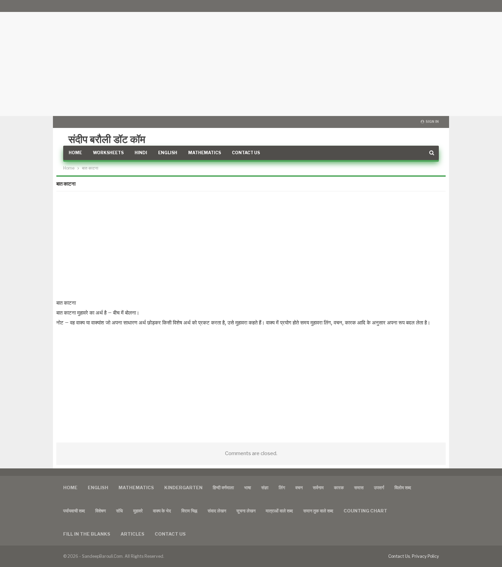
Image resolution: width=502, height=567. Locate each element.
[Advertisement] (251, 58)
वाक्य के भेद (162, 510)
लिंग (282, 487)
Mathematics (204, 152)
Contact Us (246, 152)
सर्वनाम (318, 487)
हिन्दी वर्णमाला (223, 487)
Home (75, 152)
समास (359, 487)
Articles (132, 534)
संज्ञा (264, 487)
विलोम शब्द (402, 487)
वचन (299, 487)
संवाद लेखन (217, 510)
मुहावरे (138, 510)
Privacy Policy (425, 556)
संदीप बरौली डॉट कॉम (106, 139)
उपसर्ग (379, 487)
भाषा (247, 487)
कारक (339, 487)
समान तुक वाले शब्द (318, 510)
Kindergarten (183, 487)
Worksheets (108, 152)
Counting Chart (365, 510)
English (167, 152)
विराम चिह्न (189, 510)
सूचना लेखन (245, 510)
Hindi (141, 152)
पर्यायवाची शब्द (74, 510)
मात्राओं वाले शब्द (279, 510)
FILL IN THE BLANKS (86, 534)
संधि (119, 510)
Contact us (170, 534)
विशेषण (100, 510)
